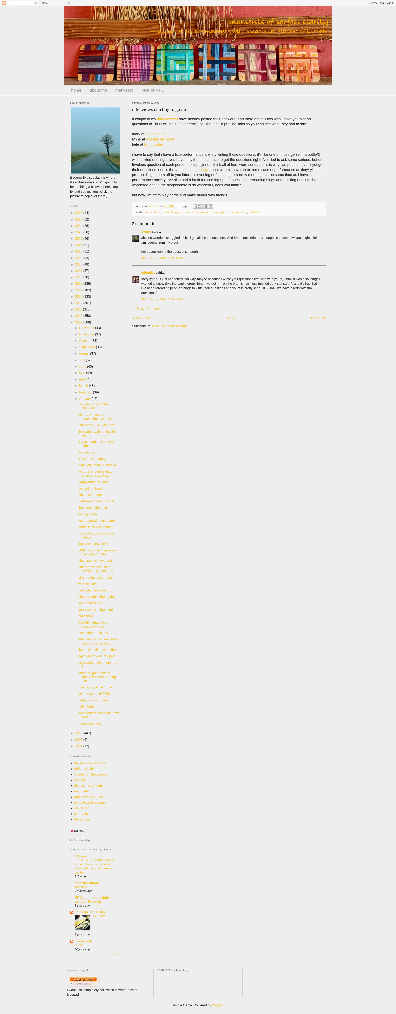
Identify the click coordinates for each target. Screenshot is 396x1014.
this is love (82, 819)
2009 (79, 322)
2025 (79, 219)
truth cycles (153, 144)
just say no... (87, 452)
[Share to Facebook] (207, 206)
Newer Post (141, 318)
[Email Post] (184, 206)
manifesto (124, 90)
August (84, 353)
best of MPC (152, 90)
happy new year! (90, 723)
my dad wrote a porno (90, 802)
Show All (115, 954)
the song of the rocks (93, 507)
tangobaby (198, 170)
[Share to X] (203, 206)
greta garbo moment (93, 700)
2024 (79, 226)
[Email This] (195, 206)
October (85, 340)
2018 (79, 264)
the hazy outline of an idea (97, 650)
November (87, 334)
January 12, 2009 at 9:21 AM (162, 258)
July (82, 360)
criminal (80, 780)
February (86, 392)
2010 (79, 316)
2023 (79, 232)
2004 (79, 746)
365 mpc (81, 856)
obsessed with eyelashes (96, 560)
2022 (79, 238)
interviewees (167, 119)
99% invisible (84, 769)
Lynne (146, 231)
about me (98, 90)
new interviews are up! (94, 590)
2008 (79, 733)
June (83, 366)
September (87, 347)
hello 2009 (86, 706)
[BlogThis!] (199, 206)
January (85, 398)
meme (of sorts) (222, 212)
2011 (79, 309)
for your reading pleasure (96, 520)
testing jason (87, 514)
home (76, 90)
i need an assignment (196, 212)
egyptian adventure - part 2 (97, 656)
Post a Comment (149, 308)
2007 (79, 739)
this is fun (255, 212)
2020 (79, 251)
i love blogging (171, 212)
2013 (79, 296)
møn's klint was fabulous (96, 527)
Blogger (217, 1005)
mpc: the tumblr (86, 883)
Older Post (317, 318)
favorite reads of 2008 (94, 693)
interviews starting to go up (97, 609)
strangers (81, 814)
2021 (79, 245)
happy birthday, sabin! (94, 482)
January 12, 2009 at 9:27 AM (162, 299)
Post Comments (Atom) (169, 326)
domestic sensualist (90, 912)
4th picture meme (91, 495)
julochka (148, 272)
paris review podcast (89, 797)
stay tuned (81, 808)
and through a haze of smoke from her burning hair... (97, 677)
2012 (79, 303)
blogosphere (152, 212)
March (84, 385)
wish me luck (87, 584)
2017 (79, 271)
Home (229, 318)
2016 (79, 277)
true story (80, 887)
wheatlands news (160, 139)
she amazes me (89, 603)
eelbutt (78, 945)
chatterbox (86, 616)
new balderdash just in (94, 633)
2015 (79, 283)
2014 (79, 290)
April (83, 379)
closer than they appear (91, 774)
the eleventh (155, 134)
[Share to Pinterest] (211, 206)
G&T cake (98, 916)
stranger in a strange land (97, 577)
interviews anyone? (92, 543)
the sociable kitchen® (90, 763)
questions (241, 212)
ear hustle (81, 791)
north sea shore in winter (96, 501)
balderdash (83, 941)
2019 (79, 258)
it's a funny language (93, 458)
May (82, 373)
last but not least (90, 488)
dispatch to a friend (88, 785)
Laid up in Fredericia (87, 901)
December (87, 328)
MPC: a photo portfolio (92, 897)
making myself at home (95, 687)
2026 (79, 213)
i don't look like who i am (96, 425)
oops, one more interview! (97, 465)
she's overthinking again (96, 596)
